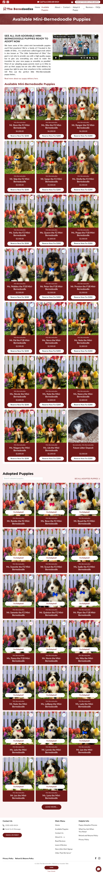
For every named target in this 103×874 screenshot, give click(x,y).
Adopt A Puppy (76, 8)
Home (37, 7)
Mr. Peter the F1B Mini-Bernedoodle (51, 288)
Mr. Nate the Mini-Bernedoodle (18, 705)
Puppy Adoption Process (88, 825)
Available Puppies (45, 8)
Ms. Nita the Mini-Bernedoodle (84, 659)
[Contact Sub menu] (70, 7)
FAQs (98, 7)
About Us (58, 837)
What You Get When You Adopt (86, 830)
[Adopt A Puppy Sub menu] (83, 8)
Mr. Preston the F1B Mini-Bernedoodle (83, 288)
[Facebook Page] (4, 2)
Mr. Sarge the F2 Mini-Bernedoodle (51, 180)
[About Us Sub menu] (64, 837)
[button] (98, 869)
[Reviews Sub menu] (93, 7)
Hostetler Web (63, 863)
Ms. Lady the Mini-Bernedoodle (84, 705)
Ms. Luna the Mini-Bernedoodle (51, 797)
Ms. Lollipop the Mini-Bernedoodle (51, 705)
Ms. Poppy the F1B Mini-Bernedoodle (83, 234)
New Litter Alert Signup (64, 849)
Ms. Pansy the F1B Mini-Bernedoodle (18, 659)
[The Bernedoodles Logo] (18, 8)
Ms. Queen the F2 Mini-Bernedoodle (51, 234)
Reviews (89, 7)
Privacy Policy (84, 839)
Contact (66, 7)
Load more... (51, 807)
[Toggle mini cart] (72, 2)
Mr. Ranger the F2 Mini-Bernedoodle (83, 126)
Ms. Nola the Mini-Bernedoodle (83, 341)
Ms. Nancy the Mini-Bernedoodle (83, 395)
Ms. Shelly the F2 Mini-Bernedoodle (83, 180)
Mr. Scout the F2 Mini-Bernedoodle (51, 568)
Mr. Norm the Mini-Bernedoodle (51, 659)
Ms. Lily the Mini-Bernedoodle (51, 449)
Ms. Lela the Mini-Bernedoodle (18, 751)
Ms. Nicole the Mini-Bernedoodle (20, 395)
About (57, 7)
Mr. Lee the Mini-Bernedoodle (84, 751)
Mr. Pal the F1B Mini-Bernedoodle (19, 341)
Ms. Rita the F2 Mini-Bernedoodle (51, 126)
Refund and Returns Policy (88, 835)
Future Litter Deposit (83, 448)
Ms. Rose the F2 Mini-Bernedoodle (51, 522)
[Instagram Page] (8, 2)
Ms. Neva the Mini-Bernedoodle (51, 341)
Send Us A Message (13, 829)
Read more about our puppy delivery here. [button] (21, 79)
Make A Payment (12, 835)
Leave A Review (61, 845)
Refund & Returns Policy (24, 858)
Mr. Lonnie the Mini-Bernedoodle (51, 751)
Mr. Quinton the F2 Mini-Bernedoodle (51, 614)
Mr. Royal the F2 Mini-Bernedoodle (84, 522)
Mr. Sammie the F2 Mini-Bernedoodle (18, 614)
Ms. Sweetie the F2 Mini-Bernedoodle (18, 568)
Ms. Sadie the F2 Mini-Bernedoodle (84, 568)
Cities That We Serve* (63, 853)
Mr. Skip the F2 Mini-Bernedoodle (20, 180)
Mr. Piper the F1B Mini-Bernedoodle (84, 614)
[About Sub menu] (61, 7)
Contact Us (59, 833)
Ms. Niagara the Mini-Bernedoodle (19, 449)
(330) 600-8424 (11, 825)
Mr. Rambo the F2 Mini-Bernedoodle (18, 522)
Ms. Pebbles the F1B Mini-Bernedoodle (19, 288)
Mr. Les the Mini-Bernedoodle (18, 797)
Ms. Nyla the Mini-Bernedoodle (51, 395)
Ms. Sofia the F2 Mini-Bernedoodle (19, 234)
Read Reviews (60, 841)
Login (51, 867)
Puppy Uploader (51, 871)
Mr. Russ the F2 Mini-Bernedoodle (19, 126)
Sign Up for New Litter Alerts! (87, 2)
